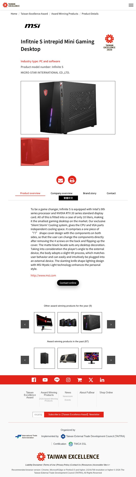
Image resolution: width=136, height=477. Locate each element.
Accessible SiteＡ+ (101, 465)
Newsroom (68, 396)
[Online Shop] (79, 380)
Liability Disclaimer (33, 465)
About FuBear (87, 392)
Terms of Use (50, 465)
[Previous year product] (25, 360)
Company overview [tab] (61, 193)
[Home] (11, 4)
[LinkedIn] (102, 380)
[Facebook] (34, 380)
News (68, 392)
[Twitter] (90, 380)
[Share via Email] (60, 180)
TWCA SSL (79, 443)
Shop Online (106, 392)
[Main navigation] (131, 4)
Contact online (68, 282)
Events (68, 400)
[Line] (57, 380)
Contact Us (76, 465)
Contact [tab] (111, 193)
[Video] (45, 380)
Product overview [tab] (30, 193)
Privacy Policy (63, 465)
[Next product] (111, 324)
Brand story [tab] (89, 193)
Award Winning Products (64, 13)
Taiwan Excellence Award (34, 13)
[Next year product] (111, 360)
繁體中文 (68, 198)
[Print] (72, 180)
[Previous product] (25, 324)
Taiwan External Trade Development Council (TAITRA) (95, 436)
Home (14, 13)
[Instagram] (68, 380)
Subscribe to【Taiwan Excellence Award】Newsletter (73, 414)
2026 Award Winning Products (48, 400)
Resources (87, 465)
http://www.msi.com (43, 275)
